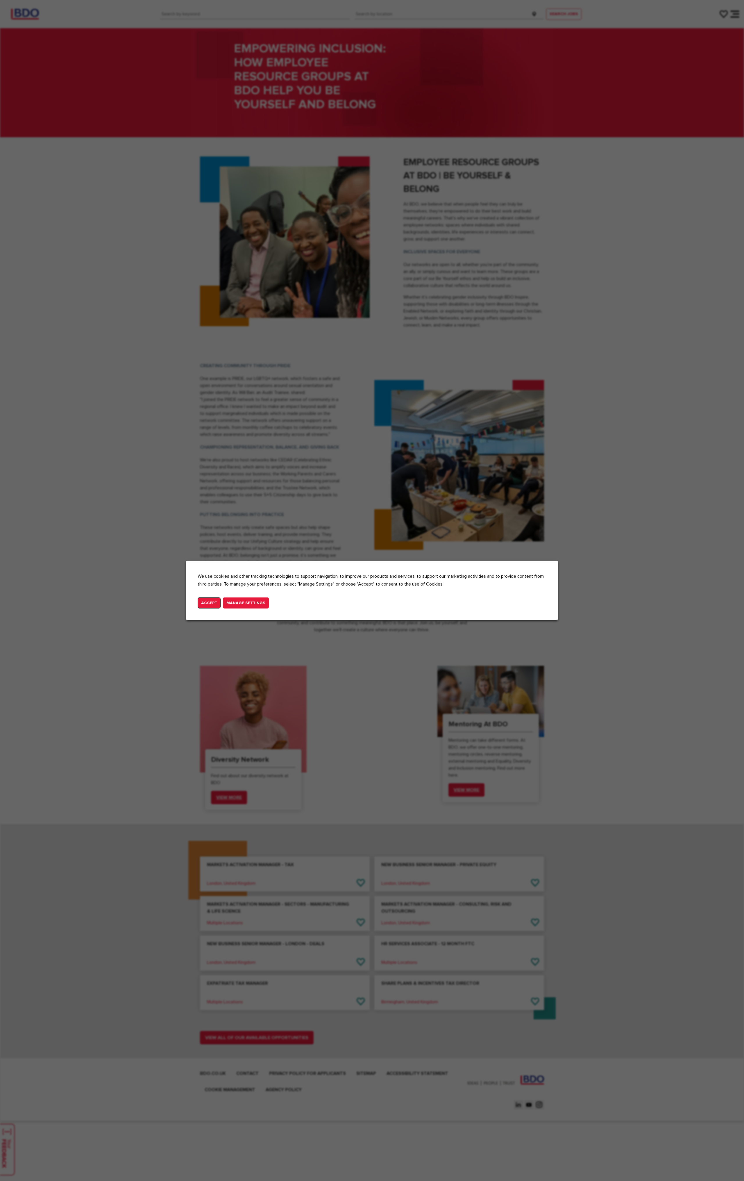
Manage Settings (245, 603)
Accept (209, 603)
